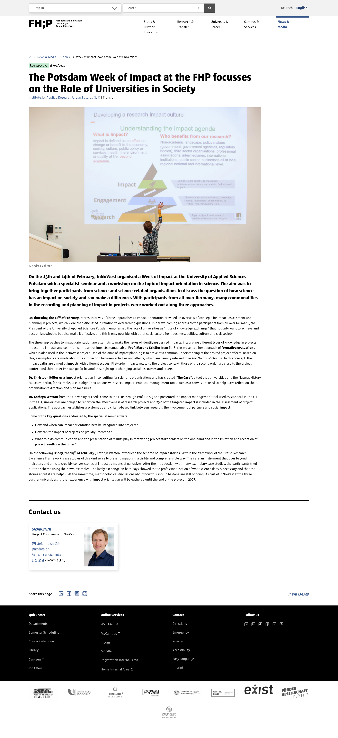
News (66, 57)
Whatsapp (85, 593)
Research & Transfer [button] (185, 24)
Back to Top (300, 594)
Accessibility (181, 650)
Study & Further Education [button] (151, 27)
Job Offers (35, 668)
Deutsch (287, 8)
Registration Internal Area (119, 660)
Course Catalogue (41, 641)
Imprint (178, 667)
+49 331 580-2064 (48, 555)
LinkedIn (61, 593)
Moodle (106, 651)
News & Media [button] (283, 24)
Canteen (35, 659)
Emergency (181, 632)
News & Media (46, 57)
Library (34, 650)
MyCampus (109, 634)
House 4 (38, 560)
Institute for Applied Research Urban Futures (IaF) (64, 97)
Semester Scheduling (44, 632)
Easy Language (183, 659)
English (301, 8)
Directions (180, 624)
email (77, 593)
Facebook (69, 593)
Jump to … (39, 8)
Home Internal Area (115, 669)
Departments (38, 624)
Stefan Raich (41, 529)
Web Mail (107, 624)
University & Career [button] (219, 24)
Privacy (178, 641)
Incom (105, 642)
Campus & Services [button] (251, 24)
